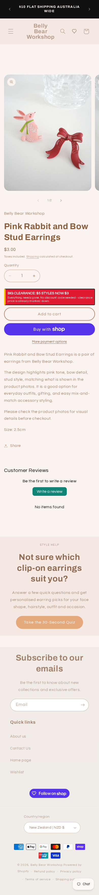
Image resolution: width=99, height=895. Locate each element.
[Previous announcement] (9, 9)
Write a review (49, 491)
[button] (10, 31)
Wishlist (17, 772)
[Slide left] (38, 200)
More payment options (49, 341)
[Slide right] (61, 200)
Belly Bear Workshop (46, 865)
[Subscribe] (83, 705)
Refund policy (44, 871)
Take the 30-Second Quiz (49, 622)
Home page (20, 760)
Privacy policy (70, 871)
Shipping (32, 256)
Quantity (11, 265)
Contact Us (20, 748)
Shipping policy (67, 879)
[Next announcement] (89, 9)
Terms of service (38, 879)
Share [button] (15, 446)
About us (18, 736)
